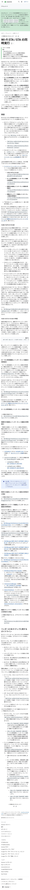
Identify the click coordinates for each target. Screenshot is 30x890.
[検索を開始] (19, 2)
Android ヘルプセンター (6, 862)
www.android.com (5, 867)
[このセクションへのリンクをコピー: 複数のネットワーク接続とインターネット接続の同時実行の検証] (13, 612)
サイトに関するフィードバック (9, 883)
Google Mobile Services (6, 869)
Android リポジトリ (5, 824)
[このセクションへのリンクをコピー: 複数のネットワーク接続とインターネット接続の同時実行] (12, 507)
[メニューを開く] (2, 1)
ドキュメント (4, 6)
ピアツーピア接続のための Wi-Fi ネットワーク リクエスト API (14, 219)
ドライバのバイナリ (5, 836)
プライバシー (12, 881)
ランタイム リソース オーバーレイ (13, 166)
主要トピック (16, 33)
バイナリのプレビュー (6, 831)
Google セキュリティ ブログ (7, 849)
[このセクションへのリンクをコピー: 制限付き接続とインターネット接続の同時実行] (5, 424)
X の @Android (4, 842)
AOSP (2, 33)
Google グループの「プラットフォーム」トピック (12, 851)
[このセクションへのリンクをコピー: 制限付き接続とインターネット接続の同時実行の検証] (6, 494)
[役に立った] (16, 36)
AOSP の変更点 (24, 25)
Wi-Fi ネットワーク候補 (17, 453)
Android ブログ (4, 847)
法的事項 (20, 879)
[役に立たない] (18, 36)
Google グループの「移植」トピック (9, 856)
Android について (5, 879)
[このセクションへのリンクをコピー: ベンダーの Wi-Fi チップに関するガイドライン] (13, 631)
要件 (2, 827)
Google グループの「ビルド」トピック (10, 854)
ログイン (26, 1)
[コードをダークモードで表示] (26, 338)
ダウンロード (4, 829)
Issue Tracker (4, 874)
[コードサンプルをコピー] (28, 338)
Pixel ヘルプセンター (6, 864)
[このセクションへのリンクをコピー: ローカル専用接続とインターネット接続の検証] (2, 411)
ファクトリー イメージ (6, 834)
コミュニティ (14, 879)
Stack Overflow (4, 871)
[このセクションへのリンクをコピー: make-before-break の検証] (19, 319)
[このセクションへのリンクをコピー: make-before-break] (16, 225)
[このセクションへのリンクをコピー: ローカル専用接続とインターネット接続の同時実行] (8, 362)
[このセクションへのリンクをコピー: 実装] (6, 115)
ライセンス (4, 881)
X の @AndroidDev (5, 844)
